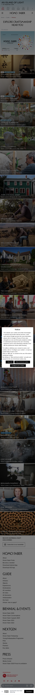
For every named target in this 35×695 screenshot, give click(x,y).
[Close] (2, 691)
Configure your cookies (18, 365)
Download (29, 691)
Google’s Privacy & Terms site (20, 338)
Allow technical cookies (22, 362)
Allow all (9, 362)
